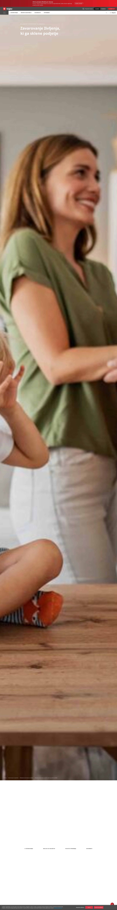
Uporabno (47, 12)
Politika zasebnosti (58, 907)
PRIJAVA (114, 12)
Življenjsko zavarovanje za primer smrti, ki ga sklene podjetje (46, 777)
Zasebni (97, 8)
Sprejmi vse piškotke (99, 907)
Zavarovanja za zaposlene (13, 777)
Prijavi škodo (78, 3)
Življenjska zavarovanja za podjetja (26, 777)
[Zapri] (115, 907)
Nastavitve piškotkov (80, 907)
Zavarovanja (14, 12)
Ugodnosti (37, 12)
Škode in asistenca (26, 12)
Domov (5, 777)
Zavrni (89, 907)
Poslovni (103, 8)
